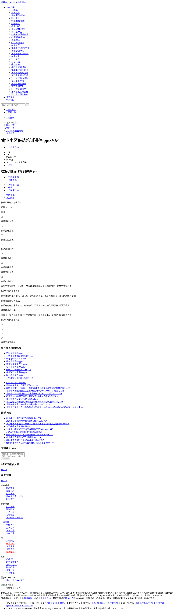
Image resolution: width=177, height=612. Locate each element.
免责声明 (10, 494)
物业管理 (10, 133)
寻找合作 (10, 552)
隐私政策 (10, 509)
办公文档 (15, 62)
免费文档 (10, 97)
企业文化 (10, 546)
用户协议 (10, 507)
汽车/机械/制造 (18, 21)
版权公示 (10, 567)
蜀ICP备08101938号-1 (57, 603)
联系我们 (10, 543)
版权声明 (10, 488)
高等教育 (15, 13)
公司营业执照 (111, 603)
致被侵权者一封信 (14, 496)
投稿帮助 (10, 515)
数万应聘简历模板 (19, 78)
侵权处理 (10, 491)
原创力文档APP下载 (15, 580)
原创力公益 (11, 565)
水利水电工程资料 (19, 92)
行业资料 (15, 59)
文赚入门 (10, 525)
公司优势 (10, 549)
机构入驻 (10, 559)
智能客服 (28, 598)
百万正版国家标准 (19, 94)
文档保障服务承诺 (14, 517)
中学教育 (15, 45)
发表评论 (5, 459)
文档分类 (10, 7)
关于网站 (10, 541)
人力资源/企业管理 (20, 53)
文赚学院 (5, 522)
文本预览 (11, 195)
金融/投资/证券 (18, 15)
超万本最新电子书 (19, 75)
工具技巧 (10, 528)
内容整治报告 (12, 562)
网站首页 (10, 125)
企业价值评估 (17, 81)
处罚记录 (10, 570)
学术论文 (15, 56)
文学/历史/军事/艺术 (20, 48)
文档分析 (10, 533)
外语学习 (15, 23)
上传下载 (10, 512)
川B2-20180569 (98, 603)
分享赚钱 (10, 573)
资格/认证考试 (17, 51)
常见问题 (10, 198)
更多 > (4, 470)
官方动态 (10, 530)
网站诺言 (10, 499)
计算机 (14, 10)
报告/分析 (15, 26)
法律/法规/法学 (18, 29)
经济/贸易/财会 (18, 37)
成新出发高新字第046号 (146, 603)
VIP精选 (10, 100)
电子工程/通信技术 (20, 34)
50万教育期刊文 (18, 89)
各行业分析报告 (18, 83)
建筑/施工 (15, 40)
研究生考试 (16, 32)
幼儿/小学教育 (17, 43)
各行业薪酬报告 (18, 67)
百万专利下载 (17, 86)
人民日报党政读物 (19, 73)
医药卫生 (15, 18)
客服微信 (47, 598)
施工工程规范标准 (19, 70)
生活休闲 (15, 64)
